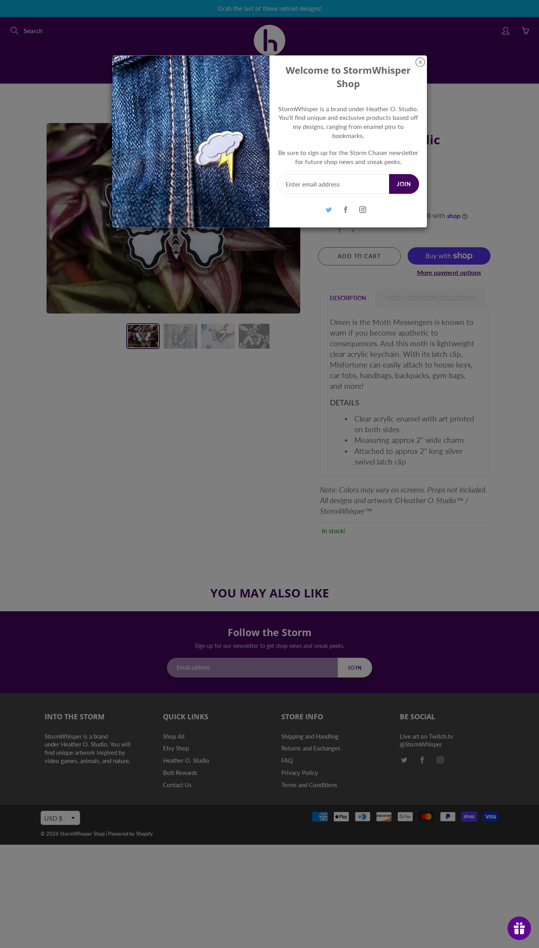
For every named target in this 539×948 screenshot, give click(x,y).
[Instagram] (362, 209)
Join (404, 183)
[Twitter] (328, 209)
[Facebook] (345, 209)
